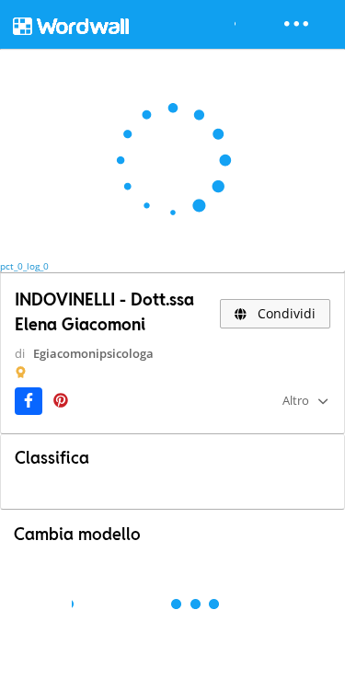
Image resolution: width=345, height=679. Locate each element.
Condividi (285, 313)
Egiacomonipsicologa (93, 353)
